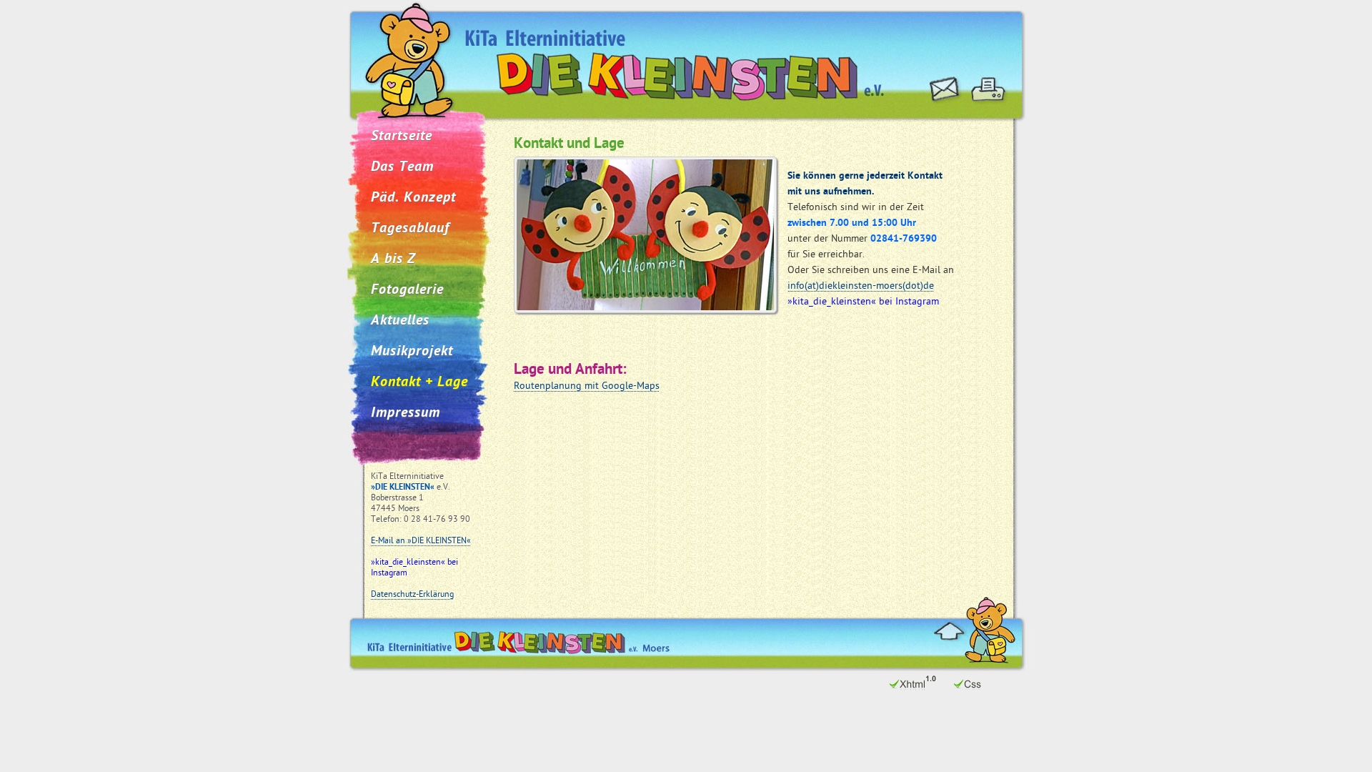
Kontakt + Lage (419, 382)
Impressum (405, 413)
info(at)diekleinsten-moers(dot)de (860, 286)
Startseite (401, 136)
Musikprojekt (412, 351)
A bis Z (393, 259)
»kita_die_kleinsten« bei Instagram (414, 568)
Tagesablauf (410, 228)
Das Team (402, 167)
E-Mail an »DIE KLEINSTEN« (421, 541)
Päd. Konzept (413, 198)
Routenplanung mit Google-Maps (587, 386)
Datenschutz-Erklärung (412, 594)
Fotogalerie (407, 290)
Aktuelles (400, 321)
